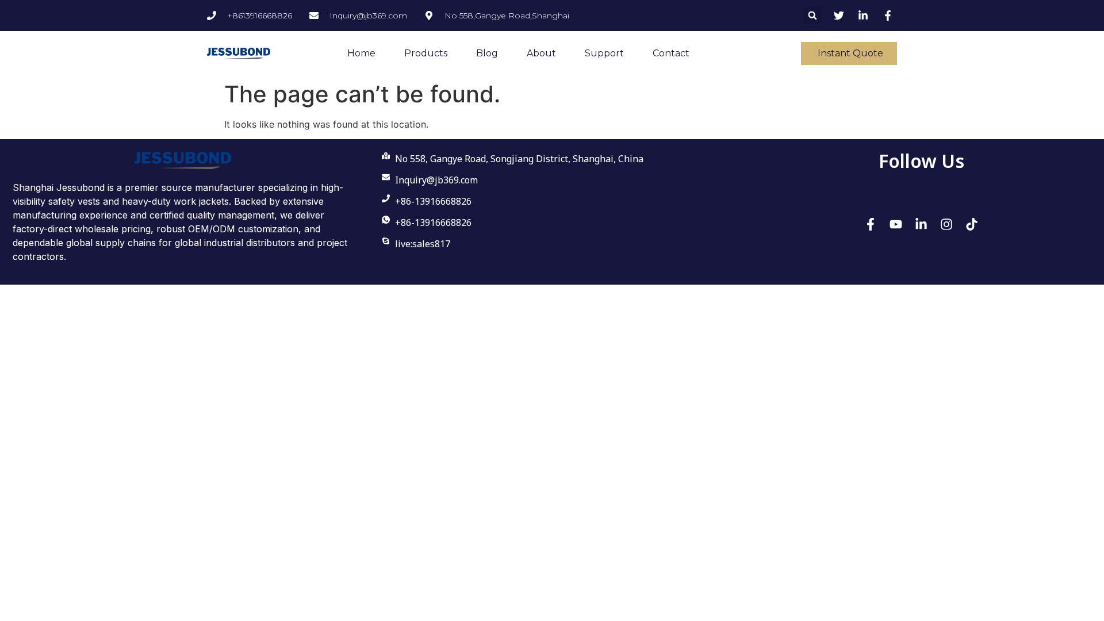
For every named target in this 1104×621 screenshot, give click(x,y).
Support (604, 53)
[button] (812, 15)
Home (361, 53)
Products (425, 53)
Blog (487, 53)
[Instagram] (946, 224)
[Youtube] (896, 224)
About (541, 53)
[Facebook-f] (870, 224)
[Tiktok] (971, 224)
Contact (671, 53)
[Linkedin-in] (921, 224)
